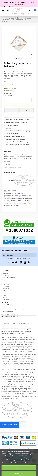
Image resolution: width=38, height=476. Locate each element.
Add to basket (20, 105)
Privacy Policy (6, 286)
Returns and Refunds (9, 282)
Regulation (6, 280)
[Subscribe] (34, 255)
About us (5, 273)
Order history (6, 291)
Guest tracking (7, 293)
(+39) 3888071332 (8, 311)
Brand (11, 180)
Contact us (6, 275)
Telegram (5, 316)
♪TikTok (16, 316)
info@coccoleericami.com (10, 314)
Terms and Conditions (9, 277)
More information (8, 463)
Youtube (11, 316)
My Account (6, 288)
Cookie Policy (6, 284)
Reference (7, 88)
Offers (4, 295)
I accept (19, 468)
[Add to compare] (26, 110)
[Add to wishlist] (11, 110)
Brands (5, 297)
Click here (26, 203)
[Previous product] (35, 20)
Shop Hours (6, 299)
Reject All (19, 473)
